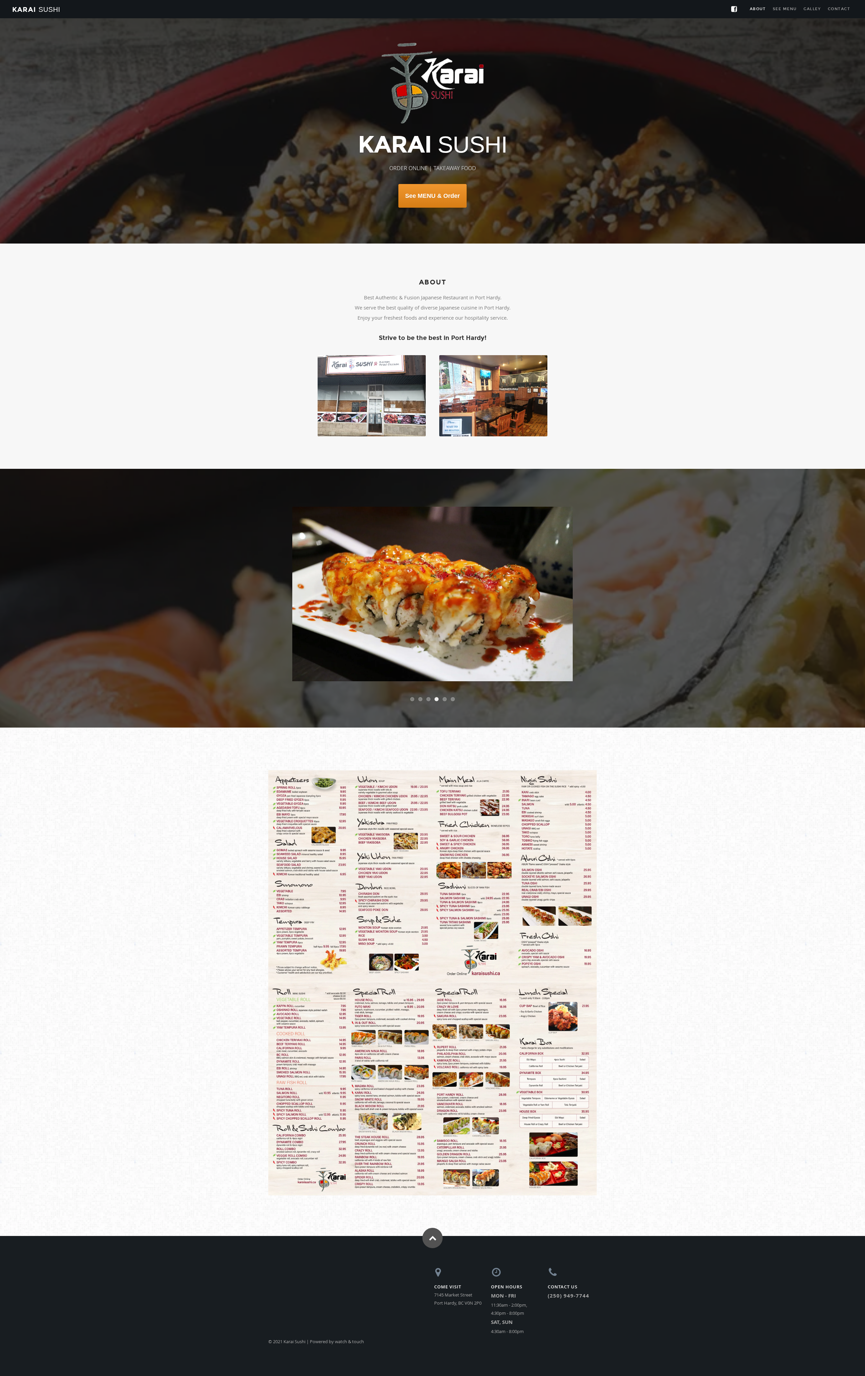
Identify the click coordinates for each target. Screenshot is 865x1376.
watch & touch (349, 1352)
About (758, 9)
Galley (812, 9)
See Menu (785, 9)
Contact (839, 9)
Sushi (36, 9)
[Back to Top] (432, 1248)
